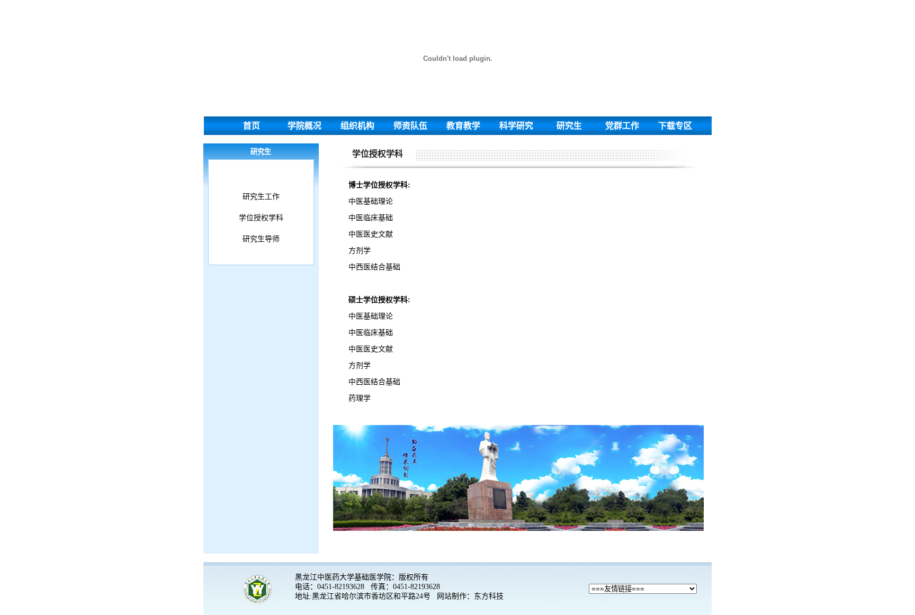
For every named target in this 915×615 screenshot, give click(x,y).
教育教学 (463, 125)
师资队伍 (410, 125)
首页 (251, 125)
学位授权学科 (261, 218)
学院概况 (304, 125)
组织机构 (357, 125)
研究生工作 (261, 197)
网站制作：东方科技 (470, 596)
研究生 (569, 125)
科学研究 (516, 125)
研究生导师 (261, 239)
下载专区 (675, 125)
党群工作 (622, 125)
